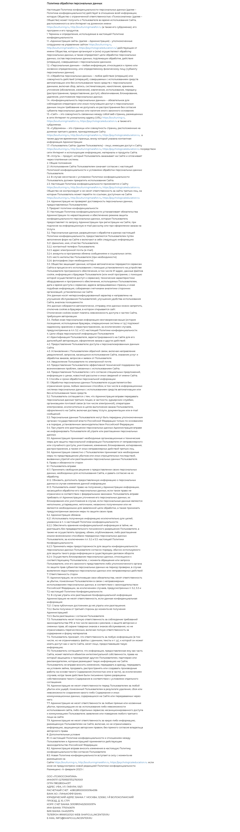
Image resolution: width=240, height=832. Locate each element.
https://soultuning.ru (58, 27)
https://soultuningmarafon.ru (63, 121)
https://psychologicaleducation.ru (98, 121)
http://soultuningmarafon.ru (85, 27)
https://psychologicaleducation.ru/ (98, 48)
